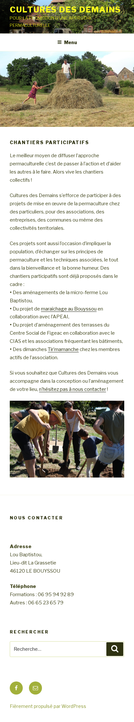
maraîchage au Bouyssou (69, 309)
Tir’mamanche (63, 349)
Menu (70, 42)
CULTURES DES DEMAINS (65, 9)
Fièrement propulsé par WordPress (48, 706)
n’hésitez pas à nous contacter (72, 389)
